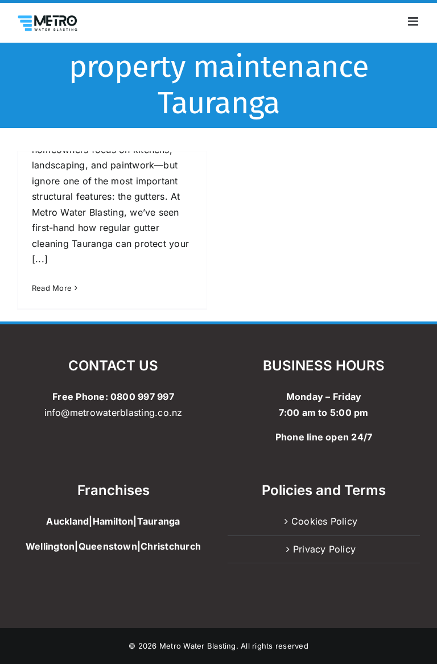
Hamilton (113, 521)
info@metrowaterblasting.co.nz (113, 412)
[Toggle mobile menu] (414, 21)
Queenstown (108, 546)
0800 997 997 (142, 396)
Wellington (50, 546)
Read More (52, 287)
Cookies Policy (324, 521)
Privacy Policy (324, 549)
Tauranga (158, 521)
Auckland (67, 521)
